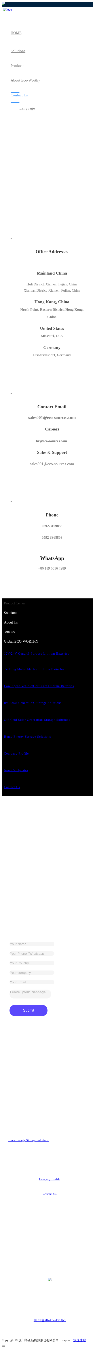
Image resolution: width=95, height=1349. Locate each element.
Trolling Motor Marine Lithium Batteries (34, 669)
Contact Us (12, 787)
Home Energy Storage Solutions (27, 736)
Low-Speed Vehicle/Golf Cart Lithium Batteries (39, 686)
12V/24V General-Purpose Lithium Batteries (36, 653)
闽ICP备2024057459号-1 (50, 1320)
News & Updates (16, 770)
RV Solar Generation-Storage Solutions (32, 703)
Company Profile (16, 753)
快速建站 (79, 1340)
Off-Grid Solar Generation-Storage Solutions (37, 719)
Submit (28, 1010)
